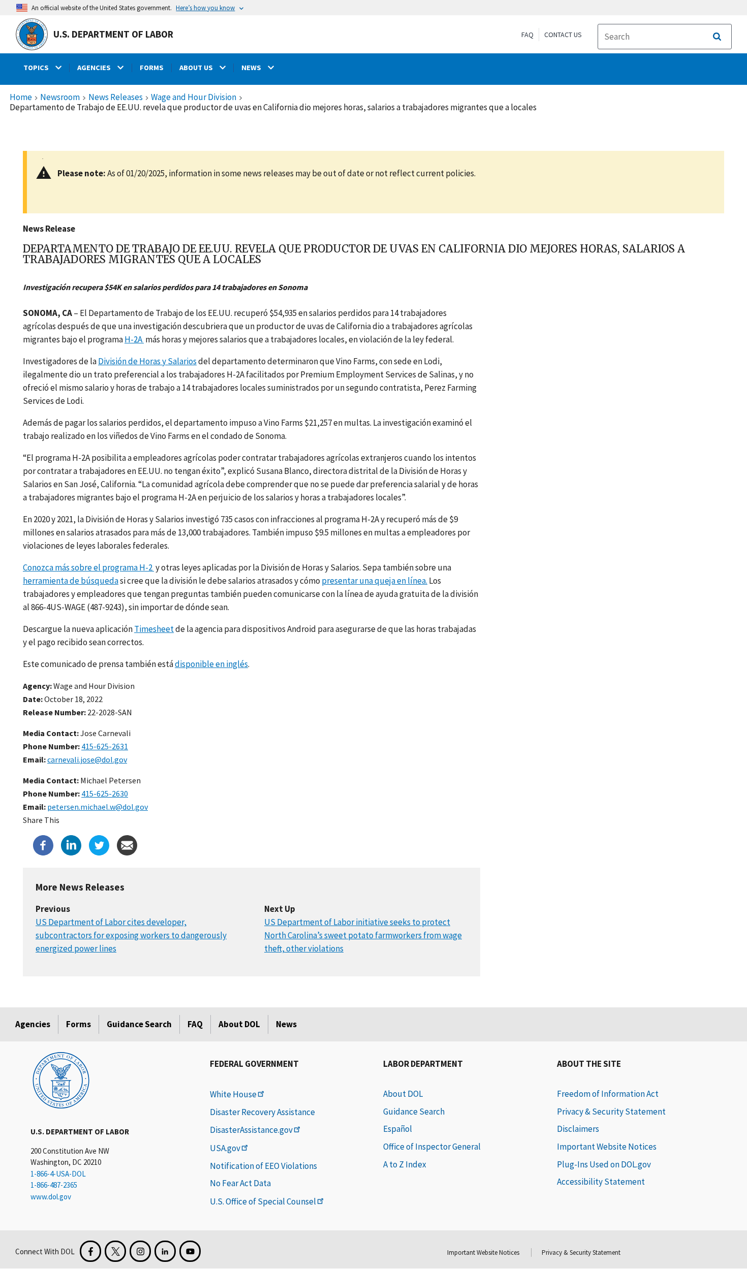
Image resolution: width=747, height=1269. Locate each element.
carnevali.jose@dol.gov (87, 759)
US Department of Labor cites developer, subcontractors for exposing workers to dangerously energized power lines (131, 936)
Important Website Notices (607, 1146)
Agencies (32, 1024)
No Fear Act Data (240, 1183)
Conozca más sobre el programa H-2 (88, 567)
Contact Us (563, 34)
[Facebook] (43, 844)
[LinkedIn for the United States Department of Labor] (165, 1251)
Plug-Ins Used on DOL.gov (604, 1164)
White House (233, 1094)
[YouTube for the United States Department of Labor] (190, 1251)
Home (21, 97)
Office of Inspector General (432, 1146)
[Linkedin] (71, 844)
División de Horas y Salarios (147, 361)
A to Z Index (404, 1164)
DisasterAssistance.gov (251, 1129)
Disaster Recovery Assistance (262, 1112)
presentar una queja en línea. (374, 580)
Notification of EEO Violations (263, 1165)
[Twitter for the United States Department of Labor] (115, 1251)
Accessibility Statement (601, 1181)
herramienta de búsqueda (70, 580)
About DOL (239, 1024)
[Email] (127, 844)
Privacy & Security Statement (611, 1111)
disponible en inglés (211, 664)
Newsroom (60, 97)
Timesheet (154, 628)
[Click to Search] (717, 36)
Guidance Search (139, 1024)
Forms (78, 1024)
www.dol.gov (50, 1196)
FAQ (527, 34)
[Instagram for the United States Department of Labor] (140, 1251)
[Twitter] (99, 844)
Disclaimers (578, 1128)
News (286, 1024)
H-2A (134, 339)
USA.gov (225, 1148)
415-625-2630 (104, 793)
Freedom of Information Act (608, 1093)
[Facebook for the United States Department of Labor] (90, 1251)
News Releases (115, 97)
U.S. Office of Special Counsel (263, 1201)
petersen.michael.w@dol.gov (97, 807)
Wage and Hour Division (193, 97)
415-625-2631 (104, 746)
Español (397, 1128)
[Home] (60, 1079)
